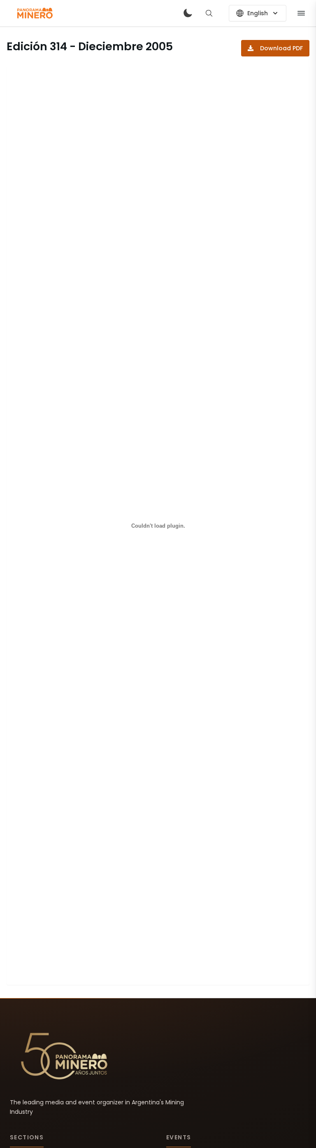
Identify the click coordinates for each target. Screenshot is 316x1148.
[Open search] (209, 13)
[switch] (187, 13)
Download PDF (281, 48)
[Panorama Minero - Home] (34, 13)
